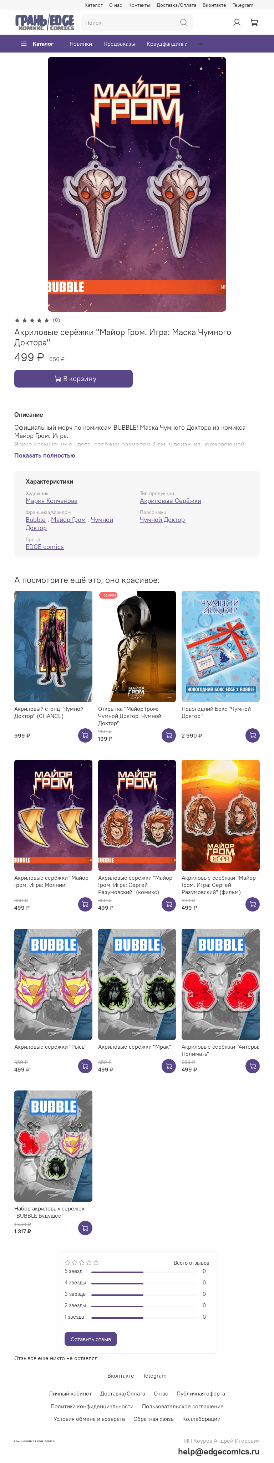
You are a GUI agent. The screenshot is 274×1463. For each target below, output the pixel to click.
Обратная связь (153, 1418)
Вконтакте (214, 5)
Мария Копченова (51, 500)
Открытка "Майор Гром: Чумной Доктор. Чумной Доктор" (129, 715)
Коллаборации (201, 1418)
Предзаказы (119, 43)
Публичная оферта (201, 1393)
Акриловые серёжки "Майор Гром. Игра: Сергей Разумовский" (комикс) (135, 884)
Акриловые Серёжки (170, 500)
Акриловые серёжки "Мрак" (134, 1046)
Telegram (243, 5)
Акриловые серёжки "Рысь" (50, 1046)
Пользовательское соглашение (183, 1406)
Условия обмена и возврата (89, 1418)
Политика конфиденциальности (92, 1406)
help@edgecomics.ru (219, 1451)
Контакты (139, 5)
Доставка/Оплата (176, 5)
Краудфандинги (167, 43)
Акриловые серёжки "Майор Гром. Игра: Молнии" (51, 881)
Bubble (36, 519)
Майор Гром (68, 519)
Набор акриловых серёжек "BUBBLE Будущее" (49, 1212)
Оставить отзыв (91, 1339)
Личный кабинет (70, 1393)
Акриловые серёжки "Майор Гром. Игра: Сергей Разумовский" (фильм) (219, 884)
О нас (115, 5)
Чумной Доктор (162, 519)
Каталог (94, 5)
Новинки (81, 43)
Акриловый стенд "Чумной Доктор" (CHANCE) (48, 712)
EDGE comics (45, 547)
